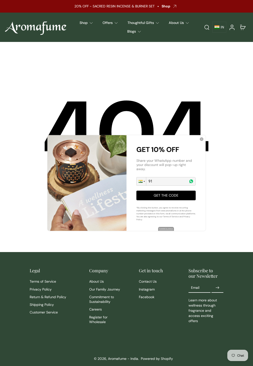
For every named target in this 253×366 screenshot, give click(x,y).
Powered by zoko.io (166, 229)
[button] (141, 181)
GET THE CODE (166, 195)
